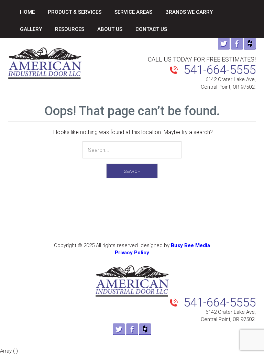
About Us (109, 29)
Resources (69, 29)
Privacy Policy (132, 252)
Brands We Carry (189, 12)
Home (27, 12)
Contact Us (151, 29)
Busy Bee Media (190, 245)
